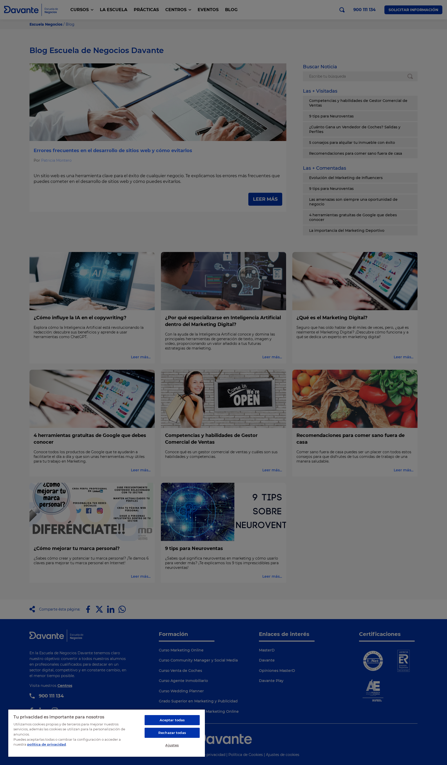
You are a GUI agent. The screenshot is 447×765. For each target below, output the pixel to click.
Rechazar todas (172, 733)
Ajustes (172, 745)
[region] (106, 733)
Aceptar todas (172, 720)
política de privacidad (46, 744)
